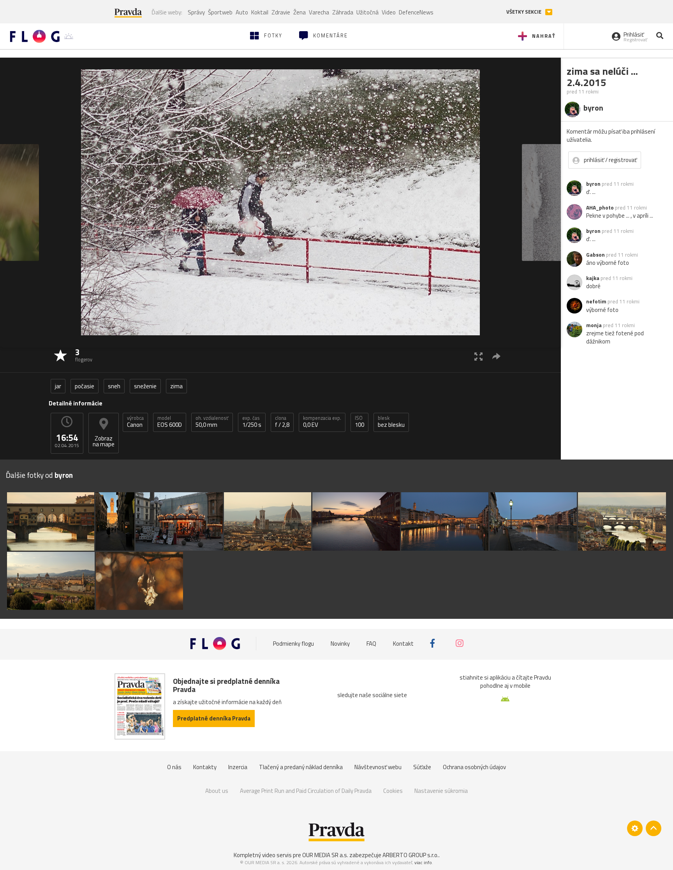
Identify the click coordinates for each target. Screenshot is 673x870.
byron (593, 184)
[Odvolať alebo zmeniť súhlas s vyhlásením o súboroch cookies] (635, 828)
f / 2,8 (282, 421)
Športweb (220, 12)
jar (58, 386)
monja (594, 325)
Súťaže (422, 767)
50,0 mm (212, 421)
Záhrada (342, 12)
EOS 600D (169, 421)
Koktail (259, 12)
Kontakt (403, 643)
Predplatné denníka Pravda (213, 718)
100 (359, 421)
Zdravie (280, 12)
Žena (299, 12)
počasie (84, 386)
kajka (592, 278)
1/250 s (251, 421)
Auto (242, 12)
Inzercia (237, 767)
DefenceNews (416, 12)
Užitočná (367, 12)
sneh (114, 386)
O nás (174, 767)
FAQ (371, 643)
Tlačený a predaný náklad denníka (301, 767)
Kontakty (205, 767)
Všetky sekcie (524, 12)
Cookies (393, 791)
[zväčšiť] (478, 356)
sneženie (145, 386)
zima (176, 386)
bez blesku (391, 421)
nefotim (596, 301)
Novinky (340, 643)
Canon (135, 421)
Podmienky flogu (293, 643)
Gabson (595, 255)
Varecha (319, 12)
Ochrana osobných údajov (474, 767)
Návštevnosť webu (378, 767)
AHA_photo (600, 207)
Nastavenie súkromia (441, 791)
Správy (196, 12)
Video (389, 12)
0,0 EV (322, 421)
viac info (423, 862)
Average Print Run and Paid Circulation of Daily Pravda (306, 791)
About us (216, 791)
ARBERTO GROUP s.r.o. (410, 855)
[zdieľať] (496, 356)
